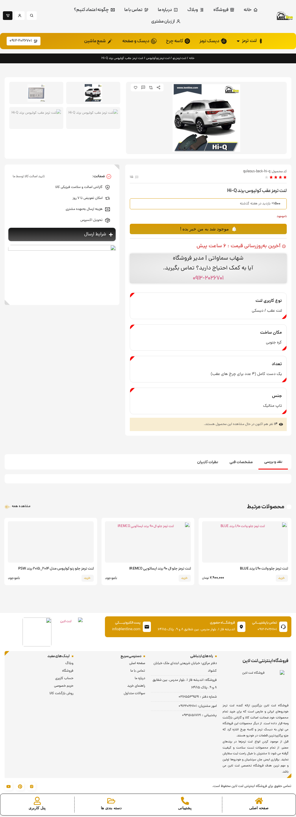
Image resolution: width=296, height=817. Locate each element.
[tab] (273, 462)
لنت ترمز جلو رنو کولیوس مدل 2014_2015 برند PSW (56, 569)
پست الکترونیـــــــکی (127, 622)
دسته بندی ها (111, 808)
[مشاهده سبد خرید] (148, 790)
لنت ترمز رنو (179, 58)
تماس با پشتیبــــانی (264, 622)
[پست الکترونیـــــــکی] (147, 627)
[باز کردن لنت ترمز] (238, 41)
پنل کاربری (37, 808)
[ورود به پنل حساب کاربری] (37, 801)
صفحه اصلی (259, 808)
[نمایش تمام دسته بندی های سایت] (111, 801)
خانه (192, 58)
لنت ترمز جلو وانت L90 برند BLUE (264, 569)
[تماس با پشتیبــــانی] (283, 627)
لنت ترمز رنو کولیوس (158, 58)
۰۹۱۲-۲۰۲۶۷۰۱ (208, 278)
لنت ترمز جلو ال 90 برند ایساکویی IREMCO (160, 569)
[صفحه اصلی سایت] (259, 801)
